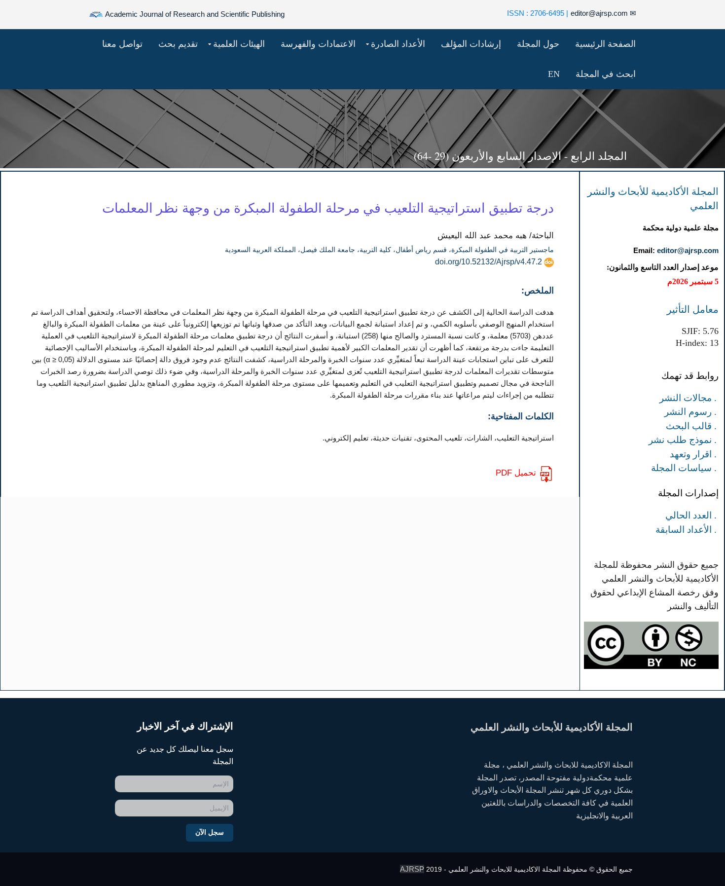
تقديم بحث (178, 44)
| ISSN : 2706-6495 (537, 13)
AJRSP (412, 869)
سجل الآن (209, 832)
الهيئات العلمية (239, 44)
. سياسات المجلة (684, 468)
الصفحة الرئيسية (605, 44)
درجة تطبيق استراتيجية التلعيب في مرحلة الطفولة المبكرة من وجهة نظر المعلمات (328, 208)
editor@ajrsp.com (603, 13)
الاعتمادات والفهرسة (318, 44)
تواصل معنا (122, 44)
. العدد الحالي (691, 515)
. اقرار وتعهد (693, 454)
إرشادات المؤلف (471, 44)
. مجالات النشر (688, 398)
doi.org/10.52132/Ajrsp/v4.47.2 (488, 262)
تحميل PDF (516, 473)
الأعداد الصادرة (398, 44)
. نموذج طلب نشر (683, 440)
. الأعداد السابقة (686, 529)
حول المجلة (538, 44)
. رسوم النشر (690, 411)
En (554, 74)
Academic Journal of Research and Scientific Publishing (194, 14)
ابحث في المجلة (606, 74)
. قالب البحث (691, 426)
